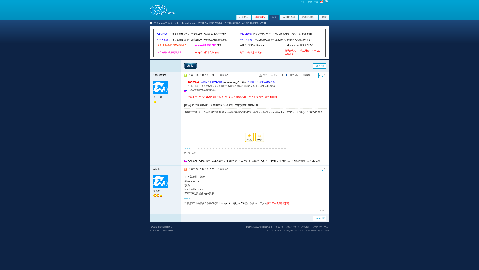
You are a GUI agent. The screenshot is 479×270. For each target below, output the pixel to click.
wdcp (227, 82)
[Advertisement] (256, 100)
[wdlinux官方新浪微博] (321, 2)
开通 (219, 45)
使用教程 (222, 34)
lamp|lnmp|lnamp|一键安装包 (192, 23)
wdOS (241, 203)
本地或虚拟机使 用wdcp (252, 45)
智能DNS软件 (308, 17)
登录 (310, 2)
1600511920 (159, 75)
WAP (326, 227)
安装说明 (197, 34)
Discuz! (166, 227)
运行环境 (188, 34)
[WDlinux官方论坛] (162, 14)
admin (156, 169)
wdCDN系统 (289, 17)
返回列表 (320, 66)
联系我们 (305, 227)
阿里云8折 (260, 17)
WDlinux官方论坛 (163, 23)
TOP (321, 210)
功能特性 (178, 34)
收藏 (249, 139)
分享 (259, 139)
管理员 (156, 191)
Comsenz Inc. (167, 231)
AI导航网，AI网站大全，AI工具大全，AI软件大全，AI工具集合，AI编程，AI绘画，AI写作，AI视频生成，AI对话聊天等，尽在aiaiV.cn (254, 161)
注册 (302, 2)
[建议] (187, 105)
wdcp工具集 (261, 203)
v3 (228, 203)
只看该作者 (223, 75)
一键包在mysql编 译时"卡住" (299, 45)
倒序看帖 (293, 75)
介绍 (171, 34)
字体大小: (276, 75)
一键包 (243, 82)
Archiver (317, 227)
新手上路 (157, 97)
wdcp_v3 (234, 82)
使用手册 (306, 34)
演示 (205, 34)
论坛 (273, 17)
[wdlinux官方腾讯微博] (326, 2)
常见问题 (212, 34)
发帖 (191, 65)
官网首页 (243, 17)
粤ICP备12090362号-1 (286, 227)
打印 (265, 75)
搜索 (324, 17)
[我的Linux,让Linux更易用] (259, 227)
